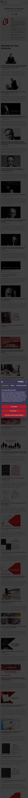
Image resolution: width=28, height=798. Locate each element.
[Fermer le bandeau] (26, 381)
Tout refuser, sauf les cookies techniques (14, 415)
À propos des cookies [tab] (21, 385)
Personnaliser (13, 410)
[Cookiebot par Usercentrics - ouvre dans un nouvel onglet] (18, 382)
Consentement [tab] (4, 385)
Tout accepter (14, 406)
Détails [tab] (12, 385)
